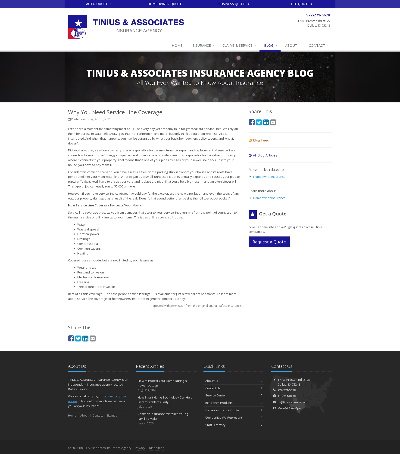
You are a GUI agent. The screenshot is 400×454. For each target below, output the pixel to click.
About (293, 45)
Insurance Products (219, 403)
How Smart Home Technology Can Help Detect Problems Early (165, 402)
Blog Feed (261, 140)
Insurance (203, 45)
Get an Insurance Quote (222, 410)
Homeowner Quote (165, 4)
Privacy (140, 448)
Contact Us (212, 388)
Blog (270, 45)
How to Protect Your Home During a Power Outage (162, 385)
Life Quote (300, 4)
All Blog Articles (265, 155)
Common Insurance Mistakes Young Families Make (163, 418)
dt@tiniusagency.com (292, 402)
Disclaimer (156, 448)
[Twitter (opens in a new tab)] (78, 338)
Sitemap (112, 415)
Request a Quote (269, 242)
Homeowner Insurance (269, 177)
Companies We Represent (223, 417)
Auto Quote (97, 4)
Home (177, 45)
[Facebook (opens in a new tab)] (71, 338)
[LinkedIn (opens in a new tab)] (85, 338)
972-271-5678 (287, 390)
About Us (211, 381)
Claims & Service (239, 45)
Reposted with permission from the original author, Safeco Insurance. (196, 306)
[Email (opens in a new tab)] (93, 338)
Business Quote (233, 4)
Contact (319, 45)
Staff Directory (215, 425)
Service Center (215, 395)
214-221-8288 (287, 396)
